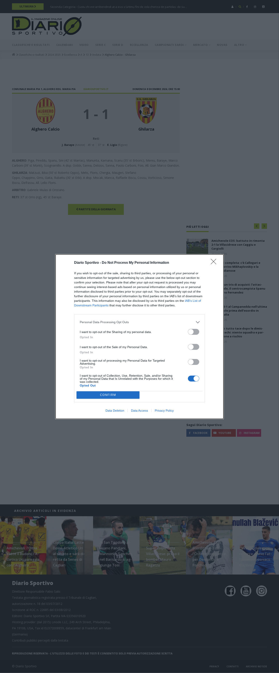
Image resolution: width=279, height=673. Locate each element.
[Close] (215, 263)
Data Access (139, 410)
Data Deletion (114, 410)
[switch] (193, 332)
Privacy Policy (164, 410)
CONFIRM (108, 395)
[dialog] (139, 336)
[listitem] (139, 322)
